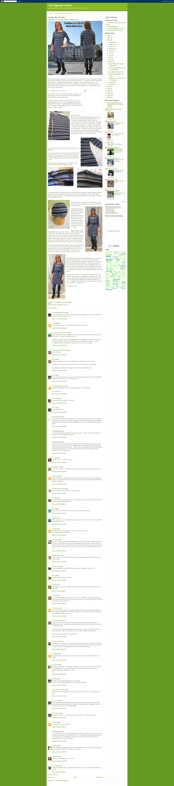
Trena (60, 90)
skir (125, 279)
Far (55, 407)
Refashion (113, 276)
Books (115, 253)
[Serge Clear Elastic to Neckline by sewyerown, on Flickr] (60, 176)
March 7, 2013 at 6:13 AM (59, 696)
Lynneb (56, 756)
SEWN (55, 323)
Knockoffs (122, 265)
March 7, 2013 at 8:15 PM (59, 717)
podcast (113, 275)
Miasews (56, 476)
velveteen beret (75, 210)
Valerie (56, 654)
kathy (55, 679)
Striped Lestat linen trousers (114, 144)
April (110, 59)
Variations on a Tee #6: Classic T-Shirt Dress (63, 19)
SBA (119, 276)
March (111, 61)
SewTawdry (110, 132)
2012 (108, 86)
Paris (107, 274)
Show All (124, 201)
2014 (108, 38)
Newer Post (51, 777)
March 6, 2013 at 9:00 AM (59, 674)
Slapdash (115, 281)
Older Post (99, 777)
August (111, 51)
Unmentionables (110, 286)
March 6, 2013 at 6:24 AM (59, 649)
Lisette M (56, 765)
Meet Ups (109, 268)
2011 (108, 88)
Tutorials (115, 284)
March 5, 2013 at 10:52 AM (59, 328)
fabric (118, 260)
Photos (107, 275)
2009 (108, 93)
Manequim (116, 266)
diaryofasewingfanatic (113, 147)
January (111, 84)
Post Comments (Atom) (61, 780)
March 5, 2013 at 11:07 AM (59, 354)
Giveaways (109, 262)
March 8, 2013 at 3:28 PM (59, 727)
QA (107, 276)
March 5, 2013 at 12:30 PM (59, 394)
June (110, 55)
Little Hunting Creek (59, 488)
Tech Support (116, 282)
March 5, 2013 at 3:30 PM (59, 504)
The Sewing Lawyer (112, 179)
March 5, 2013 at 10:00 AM (59, 319)
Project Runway (122, 275)
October (111, 46)
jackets (123, 262)
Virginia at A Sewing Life (61, 332)
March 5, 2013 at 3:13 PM (59, 493)
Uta (55, 375)
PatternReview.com (113, 213)
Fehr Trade (110, 142)
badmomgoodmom (59, 386)
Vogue (123, 288)
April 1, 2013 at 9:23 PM (58, 772)
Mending (116, 268)
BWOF (108, 256)
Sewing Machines (116, 278)
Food (117, 261)
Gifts (124, 261)
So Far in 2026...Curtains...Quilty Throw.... (119, 193)
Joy (55, 359)
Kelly (55, 518)
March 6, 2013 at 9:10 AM (59, 685)
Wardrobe (109, 289)
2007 (108, 97)
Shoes (124, 278)
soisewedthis (57, 417)
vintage (114, 288)
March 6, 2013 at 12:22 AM (59, 636)
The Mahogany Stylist (113, 158)
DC (111, 258)
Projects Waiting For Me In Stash (63, 13)
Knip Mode (113, 265)
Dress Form (122, 258)
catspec (56, 664)
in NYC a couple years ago (59, 82)
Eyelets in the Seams (113, 190)
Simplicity (116, 279)
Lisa (55, 457)
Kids (107, 265)
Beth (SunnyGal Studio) (60, 350)
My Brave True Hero (59, 689)
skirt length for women (92, 266)
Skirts (108, 281)
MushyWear (57, 555)
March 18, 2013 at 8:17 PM (59, 761)
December (112, 42)
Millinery (123, 268)
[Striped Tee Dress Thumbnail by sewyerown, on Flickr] (75, 48)
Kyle (55, 584)
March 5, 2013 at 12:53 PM (59, 412)
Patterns (123, 274)
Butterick (122, 254)
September (112, 48)
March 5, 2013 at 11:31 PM (59, 616)
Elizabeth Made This (59, 312)
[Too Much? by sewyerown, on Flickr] (93, 229)
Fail (124, 259)
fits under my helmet (54, 240)
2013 (108, 40)
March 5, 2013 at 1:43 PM (59, 462)
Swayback (123, 281)
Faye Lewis (57, 566)
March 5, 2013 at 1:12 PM (59, 453)
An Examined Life (112, 169)
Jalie (107, 264)
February (111, 82)
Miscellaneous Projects (116, 269)
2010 (108, 91)
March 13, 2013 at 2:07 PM (59, 752)
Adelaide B (57, 467)
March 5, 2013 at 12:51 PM (59, 403)
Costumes (115, 256)
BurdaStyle (109, 254)
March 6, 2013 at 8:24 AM (59, 660)
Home (50, 13)
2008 (108, 95)
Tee (55, 575)
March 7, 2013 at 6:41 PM (59, 708)
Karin (55, 529)
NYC (107, 272)
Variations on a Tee (62, 304)
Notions (124, 271)
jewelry (124, 264)
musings (109, 271)
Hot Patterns (116, 262)
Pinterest (65, 90)
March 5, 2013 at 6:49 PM (59, 580)
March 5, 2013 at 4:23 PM (59, 535)
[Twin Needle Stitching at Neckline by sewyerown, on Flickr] (89, 178)
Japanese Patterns (115, 264)
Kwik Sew (109, 267)
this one (52, 233)
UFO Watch (120, 285)
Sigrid (55, 722)
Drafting (115, 258)
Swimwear (108, 282)
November (112, 44)
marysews (56, 713)
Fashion (109, 261)
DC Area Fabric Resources (114, 30)
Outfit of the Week (115, 272)
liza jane (56, 700)
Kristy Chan (57, 641)
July (110, 53)
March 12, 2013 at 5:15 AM (59, 741)
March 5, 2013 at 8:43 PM (59, 603)
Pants (124, 272)
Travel (108, 284)
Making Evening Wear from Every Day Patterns (118, 150)
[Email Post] (75, 303)
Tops (124, 282)
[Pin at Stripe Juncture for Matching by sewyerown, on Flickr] (91, 152)
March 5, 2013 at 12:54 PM (59, 426)
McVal (55, 745)
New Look (117, 271)
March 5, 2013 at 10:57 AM (59, 345)
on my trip (51, 95)
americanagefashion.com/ (114, 102)
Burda (124, 253)
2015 (108, 35)
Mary (55, 498)
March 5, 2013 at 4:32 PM (59, 551)
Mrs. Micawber (58, 620)
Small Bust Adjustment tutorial (116, 28)
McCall (123, 267)
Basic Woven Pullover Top (115, 72)
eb (54, 508)
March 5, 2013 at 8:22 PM (59, 591)
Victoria (56, 398)
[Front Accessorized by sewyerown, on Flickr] (56, 276)
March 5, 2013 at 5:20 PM (59, 561)
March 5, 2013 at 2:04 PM (59, 471)
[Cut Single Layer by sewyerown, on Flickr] (59, 125)
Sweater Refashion (112, 26)
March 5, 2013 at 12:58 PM (59, 437)
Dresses (54, 304)
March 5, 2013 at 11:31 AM (59, 370)
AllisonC (56, 608)
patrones (115, 274)
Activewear (117, 252)
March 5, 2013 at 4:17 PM (59, 524)
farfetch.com (54, 90)
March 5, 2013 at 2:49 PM (59, 484)
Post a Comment (52, 774)
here (75, 286)
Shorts (107, 279)
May (110, 57)
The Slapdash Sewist (60, 5)
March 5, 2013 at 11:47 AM (59, 381)
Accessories (109, 252)
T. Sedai (56, 539)
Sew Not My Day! (112, 121)
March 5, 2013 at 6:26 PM (59, 571)
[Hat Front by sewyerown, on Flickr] (59, 214)
